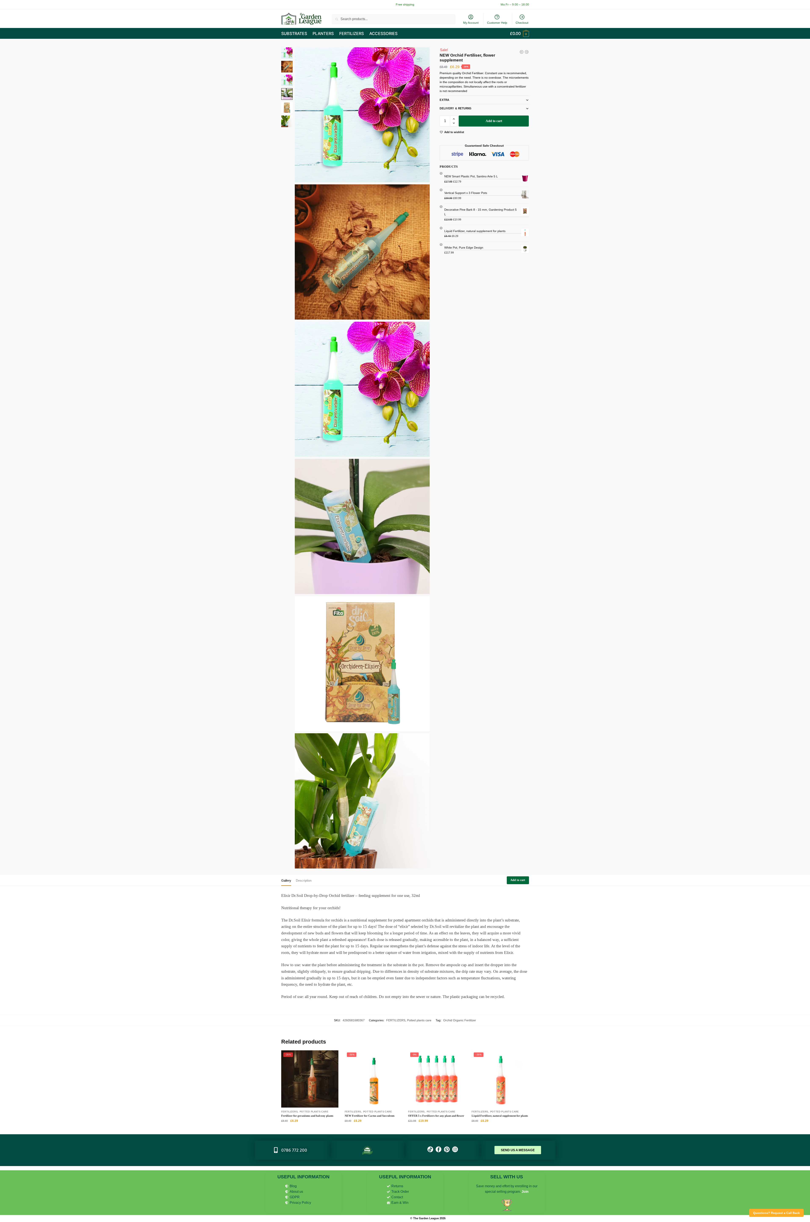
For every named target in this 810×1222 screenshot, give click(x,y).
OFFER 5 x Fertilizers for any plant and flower (436, 1115)
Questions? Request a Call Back (776, 1213)
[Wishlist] (332, 1057)
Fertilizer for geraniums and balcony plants (307, 1115)
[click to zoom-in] (362, 114)
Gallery (286, 880)
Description (304, 880)
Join (525, 1191)
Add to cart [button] (310, 1129)
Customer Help (497, 22)
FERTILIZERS (395, 1020)
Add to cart (494, 121)
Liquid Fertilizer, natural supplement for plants (500, 1115)
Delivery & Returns (455, 108)
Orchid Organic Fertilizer (459, 1020)
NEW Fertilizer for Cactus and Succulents (370, 1115)
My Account (471, 22)
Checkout (522, 22)
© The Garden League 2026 (428, 1218)
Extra (444, 100)
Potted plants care (419, 1020)
